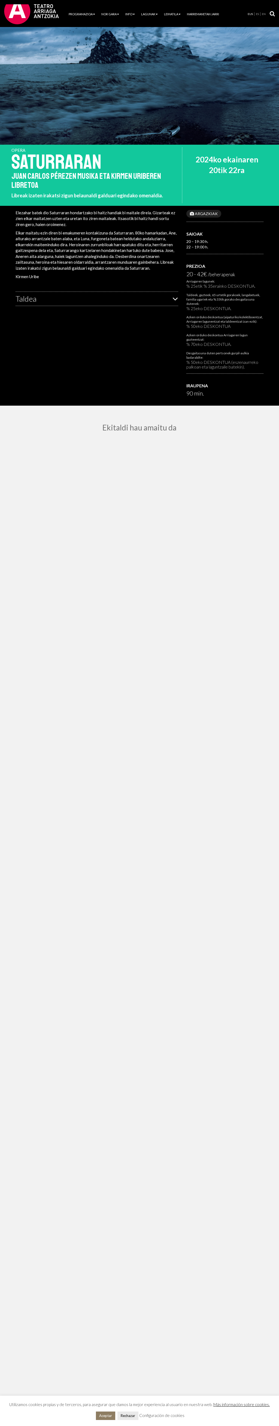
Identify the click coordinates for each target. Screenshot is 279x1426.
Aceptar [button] (105, 1415)
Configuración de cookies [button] (161, 1415)
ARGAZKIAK (206, 213)
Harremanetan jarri (203, 14)
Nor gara (109, 14)
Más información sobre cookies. (241, 1404)
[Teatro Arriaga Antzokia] (31, 13)
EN (264, 14)
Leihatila (171, 14)
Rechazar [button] (128, 1415)
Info (128, 14)
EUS (250, 14)
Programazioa (81, 14)
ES (257, 14)
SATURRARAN (56, 162)
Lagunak (148, 14)
